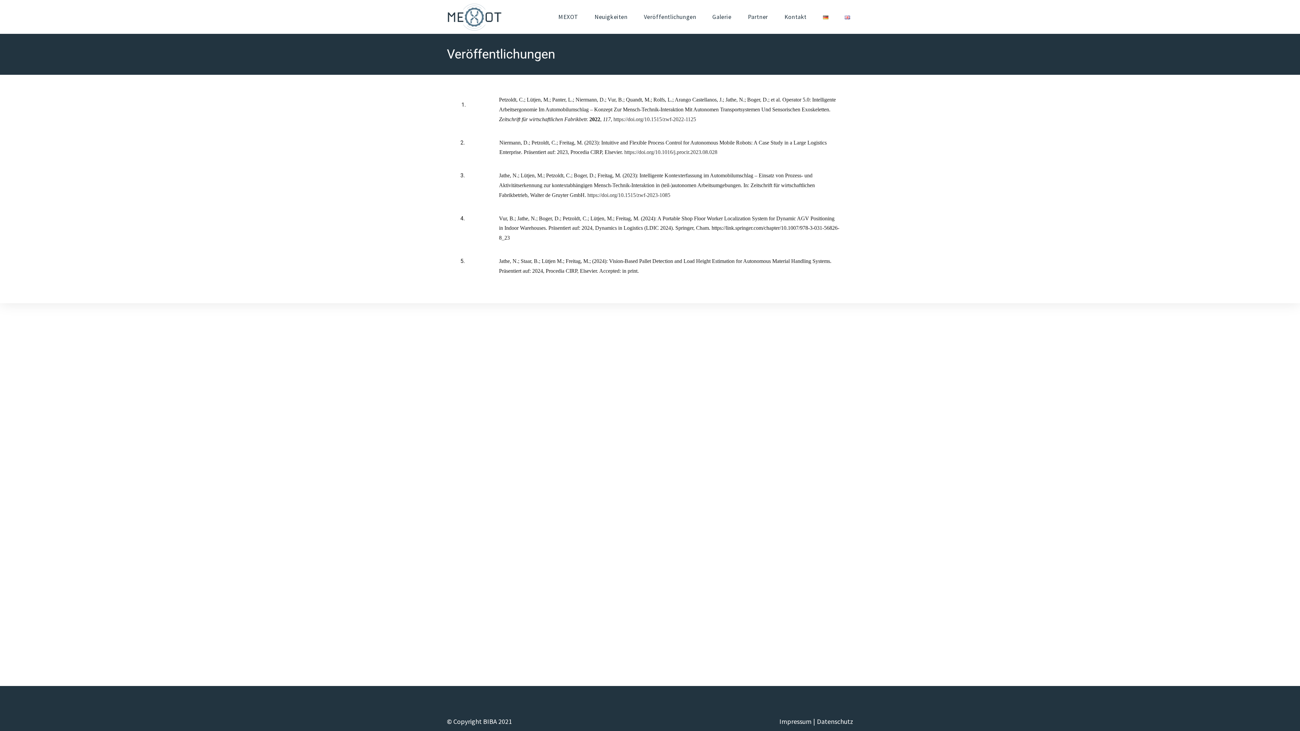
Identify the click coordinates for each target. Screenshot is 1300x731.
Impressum (795, 721)
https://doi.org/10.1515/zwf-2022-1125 (654, 119)
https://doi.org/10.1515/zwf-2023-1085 (628, 195)
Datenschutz (835, 721)
